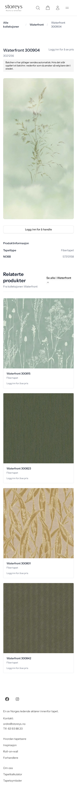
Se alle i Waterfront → (58, 280)
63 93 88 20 (15, 728)
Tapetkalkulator (12, 774)
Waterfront (37, 24)
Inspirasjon (10, 745)
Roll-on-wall (10, 751)
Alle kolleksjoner (11, 24)
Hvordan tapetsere (14, 739)
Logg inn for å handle (38, 229)
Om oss (8, 768)
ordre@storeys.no (14, 724)
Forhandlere (10, 758)
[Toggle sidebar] (67, 8)
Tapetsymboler (12, 780)
